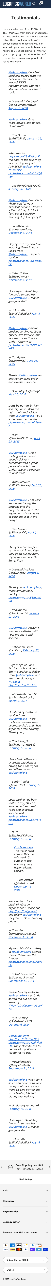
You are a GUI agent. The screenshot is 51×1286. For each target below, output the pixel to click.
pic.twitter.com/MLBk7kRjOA (25, 1044)
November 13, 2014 (20, 937)
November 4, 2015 (20, 280)
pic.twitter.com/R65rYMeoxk (24, 821)
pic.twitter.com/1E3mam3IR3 (25, 599)
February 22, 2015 (23, 651)
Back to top (25, 1179)
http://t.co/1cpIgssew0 (22, 911)
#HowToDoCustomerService (25, 1007)
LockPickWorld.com (17, 1279)
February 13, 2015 (19, 1109)
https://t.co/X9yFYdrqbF (24, 156)
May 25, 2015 (17, 394)
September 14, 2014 (21, 1068)
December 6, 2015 (20, 233)
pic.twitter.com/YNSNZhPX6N (25, 346)
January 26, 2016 (19, 189)
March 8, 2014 (17, 701)
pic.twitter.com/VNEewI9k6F (25, 262)
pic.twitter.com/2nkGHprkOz (25, 963)
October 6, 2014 (19, 1024)
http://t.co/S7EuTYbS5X (23, 1039)
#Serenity (15, 170)
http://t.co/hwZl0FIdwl (22, 685)
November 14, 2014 (23, 888)
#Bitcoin (14, 682)
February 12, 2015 (19, 748)
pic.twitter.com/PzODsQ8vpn (25, 174)
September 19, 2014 (21, 981)
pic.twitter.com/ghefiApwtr (25, 424)
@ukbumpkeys (17, 72)
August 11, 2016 (18, 108)
